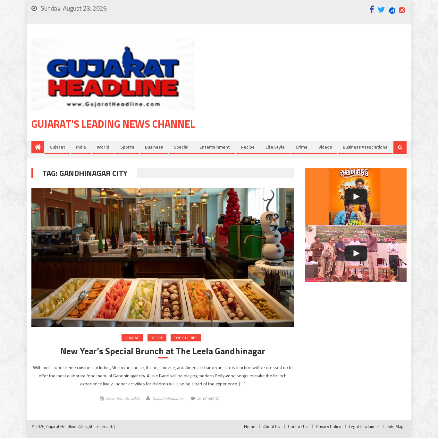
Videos (325, 146)
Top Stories (186, 338)
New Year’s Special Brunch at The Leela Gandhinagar (162, 351)
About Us (271, 426)
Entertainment (214, 146)
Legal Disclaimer (364, 426)
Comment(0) (208, 398)
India (81, 146)
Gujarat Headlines (167, 398)
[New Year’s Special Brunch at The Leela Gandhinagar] (162, 257)
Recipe (248, 146)
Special (181, 146)
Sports (127, 146)
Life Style (275, 146)
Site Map (395, 426)
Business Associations (365, 146)
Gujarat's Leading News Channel (113, 124)
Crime (301, 146)
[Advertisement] (310, 89)
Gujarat (57, 146)
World (103, 146)
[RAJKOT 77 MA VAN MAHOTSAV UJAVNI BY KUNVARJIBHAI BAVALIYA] (356, 253)
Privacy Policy (328, 426)
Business (154, 146)
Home (249, 426)
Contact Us (298, 426)
